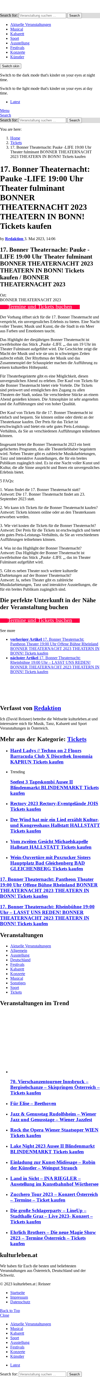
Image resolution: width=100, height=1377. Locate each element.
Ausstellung (19, 43)
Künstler (17, 57)
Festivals (17, 47)
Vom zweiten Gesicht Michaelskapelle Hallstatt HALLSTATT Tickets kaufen (51, 844)
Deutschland (20, 960)
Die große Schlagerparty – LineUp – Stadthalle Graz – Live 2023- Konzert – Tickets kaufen (51, 1216)
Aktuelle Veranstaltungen (30, 24)
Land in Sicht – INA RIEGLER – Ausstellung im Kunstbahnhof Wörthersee (54, 1181)
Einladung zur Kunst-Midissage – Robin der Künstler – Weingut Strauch (52, 1165)
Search (74, 15)
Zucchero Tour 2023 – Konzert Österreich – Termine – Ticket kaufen (54, 1197)
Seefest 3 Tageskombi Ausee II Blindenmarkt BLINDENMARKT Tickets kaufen (54, 787)
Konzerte (17, 52)
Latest (15, 102)
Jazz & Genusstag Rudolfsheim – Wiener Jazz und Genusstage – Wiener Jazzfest (53, 1116)
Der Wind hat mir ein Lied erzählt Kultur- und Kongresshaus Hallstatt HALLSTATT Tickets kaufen (55, 825)
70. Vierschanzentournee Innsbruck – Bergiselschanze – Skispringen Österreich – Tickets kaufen (55, 1087)
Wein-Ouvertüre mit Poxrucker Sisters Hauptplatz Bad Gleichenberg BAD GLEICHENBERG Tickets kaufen (50, 863)
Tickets (76, 739)
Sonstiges (18, 983)
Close (4, 1315)
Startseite (17, 1292)
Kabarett (17, 34)
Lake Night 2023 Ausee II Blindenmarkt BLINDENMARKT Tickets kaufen (52, 1148)
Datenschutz (20, 1302)
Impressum (19, 1297)
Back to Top (10, 1310)
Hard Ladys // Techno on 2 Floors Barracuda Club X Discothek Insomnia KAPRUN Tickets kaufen (51, 756)
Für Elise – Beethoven (33, 1103)
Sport (14, 38)
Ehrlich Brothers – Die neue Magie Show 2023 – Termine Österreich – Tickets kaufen (53, 1238)
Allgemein (18, 950)
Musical (16, 29)
